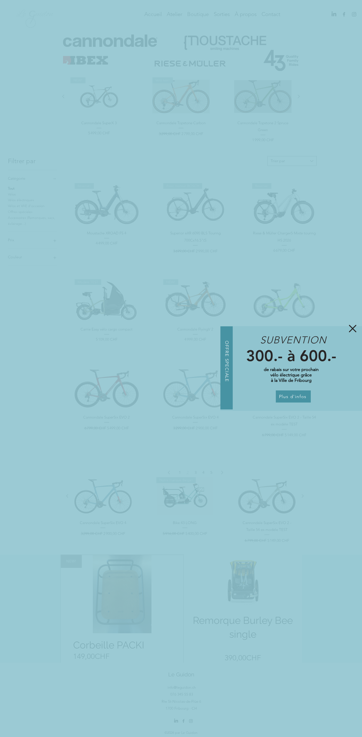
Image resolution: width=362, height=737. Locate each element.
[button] (352, 328)
